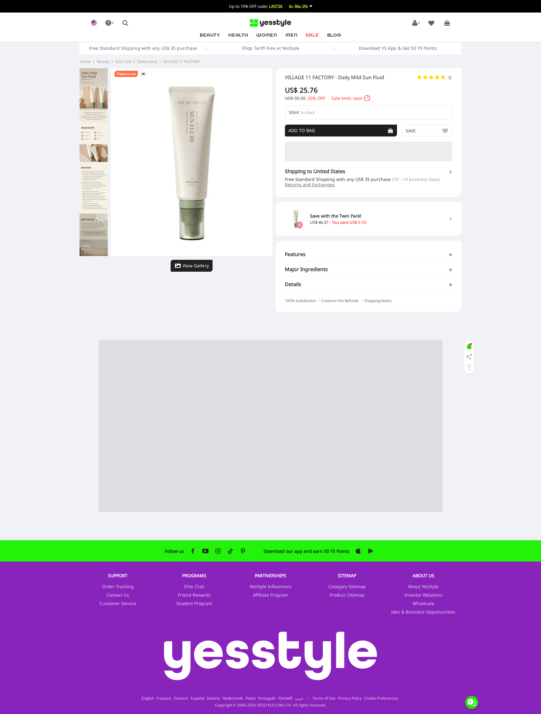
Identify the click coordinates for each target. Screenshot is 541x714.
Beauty (210, 35)
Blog (334, 35)
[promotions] (469, 346)
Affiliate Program (270, 595)
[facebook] (192, 551)
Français (164, 698)
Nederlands (233, 698)
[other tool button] (109, 23)
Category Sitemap (347, 586)
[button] (270, 6)
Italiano (213, 698)
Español (197, 698)
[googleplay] (370, 551)
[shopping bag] (447, 23)
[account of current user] (416, 23)
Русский (285, 698)
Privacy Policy (350, 698)
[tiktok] (230, 551)
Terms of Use (324, 698)
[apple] (358, 551)
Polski (250, 698)
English (148, 698)
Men (291, 35)
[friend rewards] (469, 357)
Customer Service (118, 603)
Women (266, 35)
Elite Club (194, 586)
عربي (299, 698)
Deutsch (181, 698)
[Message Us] (471, 702)
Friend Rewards (194, 595)
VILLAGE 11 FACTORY (181, 61)
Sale (312, 35)
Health (238, 35)
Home (85, 61)
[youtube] (205, 551)
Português (267, 698)
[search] (125, 23)
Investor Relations (423, 595)
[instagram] (218, 551)
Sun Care (123, 61)
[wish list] (431, 23)
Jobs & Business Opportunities (423, 612)
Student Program (194, 603)
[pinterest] (243, 551)
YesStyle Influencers (270, 586)
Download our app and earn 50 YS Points (306, 551)
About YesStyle (423, 586)
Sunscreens (147, 61)
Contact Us (117, 595)
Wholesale (423, 603)
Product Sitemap (347, 595)
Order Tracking (118, 586)
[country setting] (94, 23)
